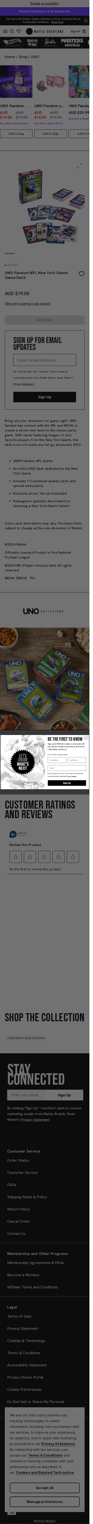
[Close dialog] (86, 738)
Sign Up (67, 782)
